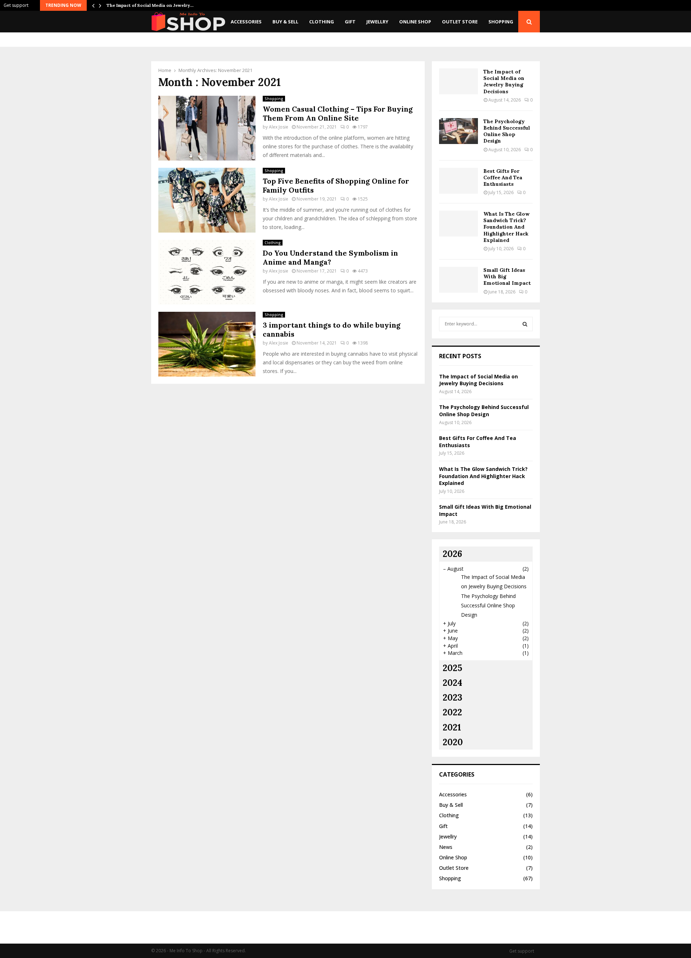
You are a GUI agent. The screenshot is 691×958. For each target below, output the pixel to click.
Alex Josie (278, 127)
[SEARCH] (525, 324)
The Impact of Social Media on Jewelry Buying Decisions (503, 81)
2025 (452, 668)
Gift (350, 21)
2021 (452, 727)
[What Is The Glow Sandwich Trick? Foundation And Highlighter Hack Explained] (458, 224)
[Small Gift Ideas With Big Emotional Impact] (458, 280)
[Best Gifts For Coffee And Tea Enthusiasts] (458, 181)
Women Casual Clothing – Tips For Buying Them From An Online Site (338, 113)
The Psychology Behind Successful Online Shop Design (506, 131)
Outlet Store (460, 21)
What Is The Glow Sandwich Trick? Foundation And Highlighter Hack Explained (506, 227)
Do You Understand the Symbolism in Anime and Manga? (330, 257)
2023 (452, 697)
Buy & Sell (285, 21)
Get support (16, 5)
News (445, 847)
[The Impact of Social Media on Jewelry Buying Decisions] (458, 81)
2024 (452, 682)
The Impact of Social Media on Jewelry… (150, 5)
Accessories (246, 21)
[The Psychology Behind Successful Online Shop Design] (458, 131)
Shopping (500, 21)
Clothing (321, 21)
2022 (452, 712)
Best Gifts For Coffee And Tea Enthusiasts (502, 177)
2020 (453, 742)
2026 (452, 553)
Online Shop (415, 21)
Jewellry (377, 21)
